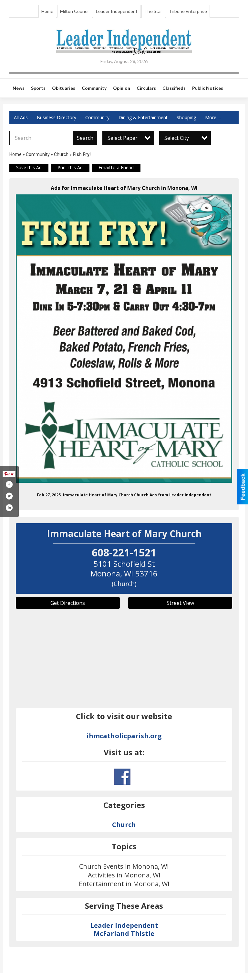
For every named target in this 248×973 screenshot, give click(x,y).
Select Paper (123, 137)
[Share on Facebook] (9, 484)
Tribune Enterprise (188, 11)
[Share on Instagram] (9, 507)
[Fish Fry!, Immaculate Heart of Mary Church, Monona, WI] (124, 338)
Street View (180, 602)
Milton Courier (74, 11)
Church (61, 154)
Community (97, 117)
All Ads (21, 117)
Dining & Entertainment (143, 117)
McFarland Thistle (124, 933)
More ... (213, 117)
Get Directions (67, 602)
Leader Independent (117, 11)
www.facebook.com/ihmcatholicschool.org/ (122, 777)
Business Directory (56, 117)
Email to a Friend (116, 167)
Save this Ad (29, 167)
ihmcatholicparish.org (124, 736)
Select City (176, 137)
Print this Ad (70, 167)
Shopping (186, 117)
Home (47, 11)
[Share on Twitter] (9, 496)
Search (85, 137)
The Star (153, 11)
